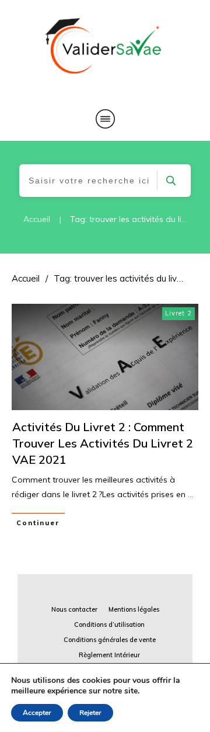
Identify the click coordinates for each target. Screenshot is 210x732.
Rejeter (90, 712)
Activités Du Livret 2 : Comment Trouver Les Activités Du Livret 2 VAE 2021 (102, 443)
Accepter (37, 712)
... (190, 494)
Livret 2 (178, 313)
